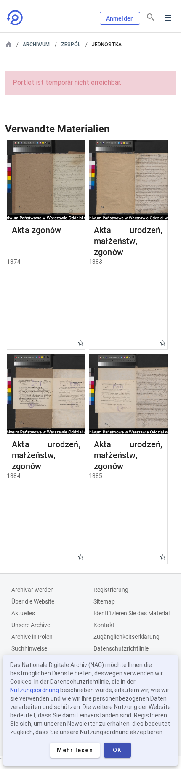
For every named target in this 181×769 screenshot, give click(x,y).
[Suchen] (150, 17)
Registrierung (110, 589)
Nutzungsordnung (34, 690)
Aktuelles (23, 613)
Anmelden (120, 18)
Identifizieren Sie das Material (131, 613)
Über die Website (32, 601)
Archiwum (36, 44)
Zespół (70, 44)
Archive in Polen (32, 636)
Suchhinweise (29, 648)
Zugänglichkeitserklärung (126, 636)
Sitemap (104, 601)
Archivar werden (32, 589)
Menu (168, 17)
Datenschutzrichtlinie (121, 648)
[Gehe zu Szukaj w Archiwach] (15, 18)
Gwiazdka (80, 342)
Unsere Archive (30, 625)
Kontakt (103, 625)
